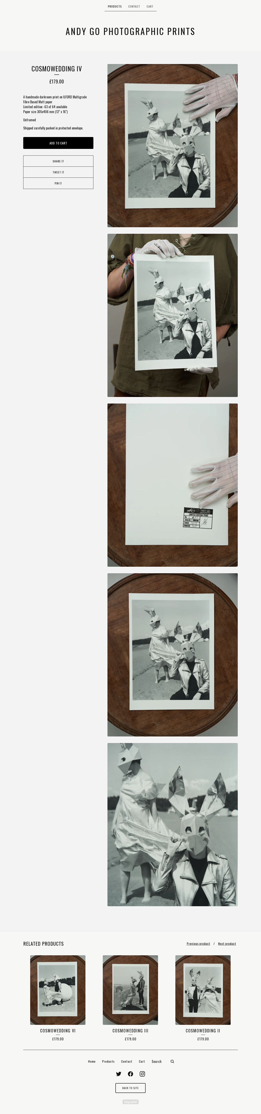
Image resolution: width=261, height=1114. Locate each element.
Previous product (198, 943)
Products (115, 6)
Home (92, 1061)
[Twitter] (119, 1074)
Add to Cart (58, 143)
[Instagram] (142, 1074)
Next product (227, 943)
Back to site (130, 1088)
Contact (134, 6)
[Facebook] (130, 1074)
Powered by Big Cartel (131, 1101)
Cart (150, 6)
